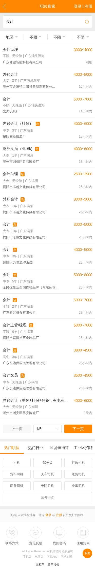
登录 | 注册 (83, 6)
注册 (59, 515)
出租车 (40, 564)
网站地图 (66, 556)
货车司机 (53, 564)
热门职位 (12, 448)
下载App (52, 556)
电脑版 (39, 556)
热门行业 (35, 448)
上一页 (17, 429)
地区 (9, 37)
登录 (48, 515)
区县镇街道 (59, 448)
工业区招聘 (83, 448)
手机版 (27, 556)
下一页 (78, 429)
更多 (47, 497)
